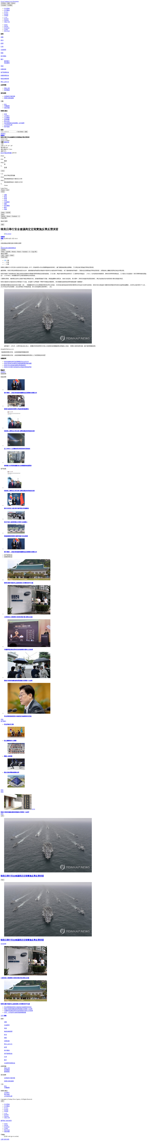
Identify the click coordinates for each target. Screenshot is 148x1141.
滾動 (2, 37)
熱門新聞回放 (5, 72)
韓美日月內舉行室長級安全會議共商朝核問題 (18, 367)
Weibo (6, 24)
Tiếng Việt (7, 1117)
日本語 (6, 1111)
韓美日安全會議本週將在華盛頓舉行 (15, 365)
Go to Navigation (14, 1)
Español (6, 1114)
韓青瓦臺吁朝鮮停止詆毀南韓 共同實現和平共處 (15, 1004)
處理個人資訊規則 (6, 1120)
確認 (2, 224)
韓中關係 (3, 56)
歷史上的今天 (5, 82)
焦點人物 (7, 88)
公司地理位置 (8, 125)
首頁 (5, 114)
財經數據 (7, 90)
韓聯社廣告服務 (9, 98)
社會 (2, 46)
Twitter (6, 29)
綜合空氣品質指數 (6, 153)
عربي (5, 1113)
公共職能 (7, 117)
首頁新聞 (3, 943)
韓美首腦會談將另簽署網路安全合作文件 (16, 361)
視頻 (2, 66)
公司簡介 (7, 116)
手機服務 (7, 106)
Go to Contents (5, 1)
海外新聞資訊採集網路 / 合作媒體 (14, 123)
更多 (2, 719)
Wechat (6, 26)
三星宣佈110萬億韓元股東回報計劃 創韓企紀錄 (15, 978)
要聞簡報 (7, 1071)
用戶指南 (7, 126)
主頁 (2, 1015)
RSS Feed (7, 31)
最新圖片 (7, 61)
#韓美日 (3, 133)
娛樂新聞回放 (5, 75)
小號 (7, 260)
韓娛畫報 (7, 63)
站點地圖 (7, 107)
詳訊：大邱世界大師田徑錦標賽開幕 (15, 1012)
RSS (5, 104)
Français (6, 1116)
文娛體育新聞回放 (9, 1063)
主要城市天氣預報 (9, 96)
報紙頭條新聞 (5, 78)
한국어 (6, 1108)
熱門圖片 (3, 721)
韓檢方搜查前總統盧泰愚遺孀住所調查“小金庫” (15, 812)
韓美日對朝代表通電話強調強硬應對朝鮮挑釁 (18, 363)
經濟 (2, 43)
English (6, 1109)
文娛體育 (3, 49)
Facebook (6, 28)
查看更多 (6, 142)
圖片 (2, 59)
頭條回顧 (3, 69)
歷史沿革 (7, 121)
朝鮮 (2, 53)
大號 (7, 264)
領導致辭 (7, 119)
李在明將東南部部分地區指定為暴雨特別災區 (18, 1007)
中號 (7, 262)
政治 (2, 40)
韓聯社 (3, 135)
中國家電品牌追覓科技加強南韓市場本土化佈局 (18, 1010)
